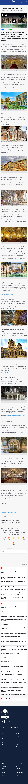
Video (3, 524)
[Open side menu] (1, 2)
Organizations (19, 746)
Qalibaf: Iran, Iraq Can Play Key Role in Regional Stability (12, 669)
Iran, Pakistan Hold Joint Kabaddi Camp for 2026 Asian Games (13, 663)
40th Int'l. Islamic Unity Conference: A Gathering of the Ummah (13, 630)
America (17, 742)
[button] (14, 21)
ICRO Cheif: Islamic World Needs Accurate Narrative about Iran (13, 574)
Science (3, 746)
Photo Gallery (19, 756)
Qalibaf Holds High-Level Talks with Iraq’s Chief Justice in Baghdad (13, 679)
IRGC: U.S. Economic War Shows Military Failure (10, 594)
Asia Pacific (18, 738)
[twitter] (2, 721)
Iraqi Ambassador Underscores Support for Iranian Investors (12, 687)
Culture (3, 742)
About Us (18, 766)
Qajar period (16, 530)
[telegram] (9, 721)
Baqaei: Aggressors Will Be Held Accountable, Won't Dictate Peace (13, 589)
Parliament (4, 748)
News (3, 760)
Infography (18, 754)
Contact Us (18, 768)
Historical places (18, 522)
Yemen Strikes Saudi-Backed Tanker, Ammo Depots (10, 586)
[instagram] (5, 721)
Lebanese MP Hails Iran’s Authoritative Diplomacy (10, 592)
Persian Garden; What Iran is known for (15, 372)
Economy (4, 740)
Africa (17, 744)
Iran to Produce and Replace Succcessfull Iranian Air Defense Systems (14, 616)
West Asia (18, 736)
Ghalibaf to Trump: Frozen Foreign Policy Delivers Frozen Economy (13, 646)
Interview (4, 754)
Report (3, 758)
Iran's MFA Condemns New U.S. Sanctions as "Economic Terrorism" (14, 677)
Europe (17, 740)
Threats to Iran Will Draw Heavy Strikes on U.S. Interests (11, 584)
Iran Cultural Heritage (12, 528)
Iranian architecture (20, 532)
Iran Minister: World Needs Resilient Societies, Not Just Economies (13, 671)
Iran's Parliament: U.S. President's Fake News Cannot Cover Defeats (13, 581)
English (17, 775)
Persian (17, 779)
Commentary (4, 756)
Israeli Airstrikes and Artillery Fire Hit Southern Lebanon (11, 684)
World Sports (4, 768)
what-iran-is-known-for (7, 522)
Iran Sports (4, 766)
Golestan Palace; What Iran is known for (14, 8)
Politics (3, 736)
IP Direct (3, 775)
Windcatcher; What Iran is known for (8, 512)
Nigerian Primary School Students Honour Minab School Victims (13, 694)
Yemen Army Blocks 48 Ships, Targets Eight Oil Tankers (11, 674)
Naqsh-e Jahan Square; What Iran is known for (10, 505)
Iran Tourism (16, 520)
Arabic (17, 777)
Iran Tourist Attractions (7, 532)
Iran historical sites (6, 530)
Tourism (3, 738)
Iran (10, 520)
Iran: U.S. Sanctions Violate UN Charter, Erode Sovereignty (12, 666)
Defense (3, 744)
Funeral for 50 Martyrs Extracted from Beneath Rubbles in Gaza (13, 682)
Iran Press (3, 42)
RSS (17, 770)
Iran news (7, 42)
